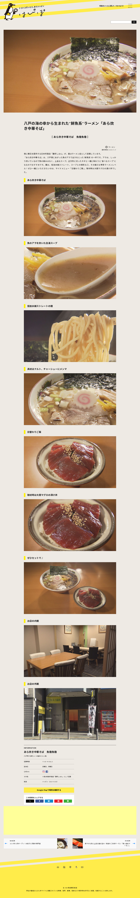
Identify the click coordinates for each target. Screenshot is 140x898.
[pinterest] (58, 801)
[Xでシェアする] (30, 801)
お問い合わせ (82, 867)
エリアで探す (70, 867)
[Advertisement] (65, 820)
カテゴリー (64, 867)
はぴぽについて (76, 867)
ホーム (58, 867)
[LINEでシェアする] (68, 801)
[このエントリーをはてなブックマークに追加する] (49, 801)
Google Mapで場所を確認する (49, 790)
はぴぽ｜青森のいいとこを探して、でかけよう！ (24, 11)
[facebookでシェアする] (39, 801)
